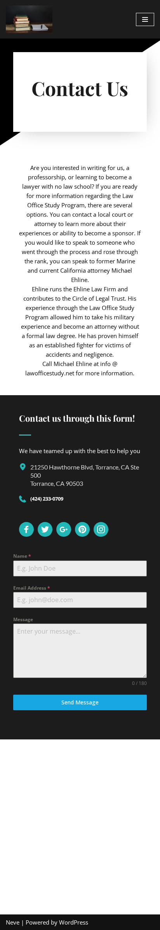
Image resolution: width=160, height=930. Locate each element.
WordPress (73, 922)
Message (23, 619)
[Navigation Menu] (145, 19)
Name (22, 556)
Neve (12, 922)
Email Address (31, 588)
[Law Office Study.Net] (29, 19)
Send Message (80, 702)
